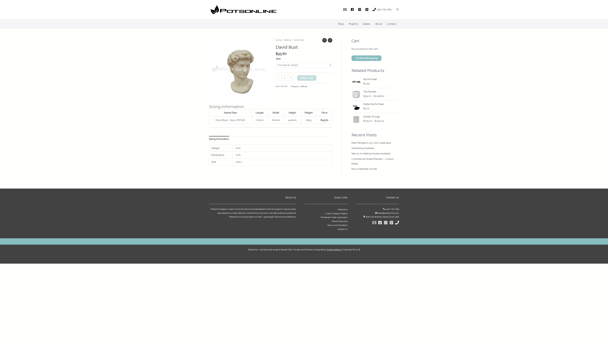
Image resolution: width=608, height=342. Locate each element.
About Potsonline (340, 221)
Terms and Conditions (337, 225)
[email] (345, 9)
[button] (397, 9)
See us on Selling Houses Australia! (371, 153)
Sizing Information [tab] (219, 139)
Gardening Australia (363, 148)
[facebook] (352, 9)
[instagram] (360, 9)
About (378, 23)
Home (279, 40)
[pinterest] (367, 9)
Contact (391, 23)
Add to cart (306, 77)
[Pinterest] (391, 223)
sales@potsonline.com (388, 213)
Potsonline (343, 209)
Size (278, 58)
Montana (291, 217)
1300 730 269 (392, 209)
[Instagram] (386, 223)
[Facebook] (380, 223)
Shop (341, 23)
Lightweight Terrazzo (273, 217)
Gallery (366, 23)
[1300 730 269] (397, 223)
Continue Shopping (366, 58)
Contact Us (342, 229)
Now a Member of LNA (364, 169)
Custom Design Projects (336, 213)
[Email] (374, 223)
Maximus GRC (255, 217)
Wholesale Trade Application (334, 217)
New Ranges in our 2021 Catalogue (371, 142)
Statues (287, 40)
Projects (353, 23)
